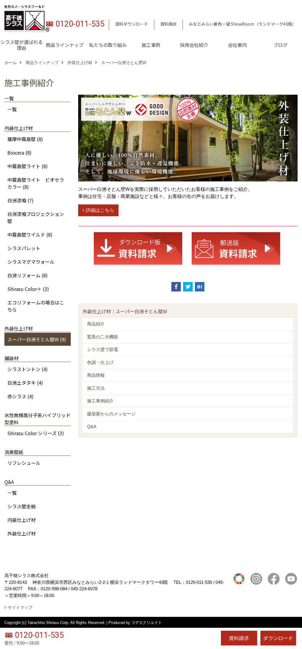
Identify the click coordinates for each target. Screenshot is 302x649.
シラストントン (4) (27, 369)
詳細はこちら (100, 210)
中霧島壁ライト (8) (27, 166)
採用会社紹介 (194, 44)
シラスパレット (23, 248)
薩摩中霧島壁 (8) (25, 138)
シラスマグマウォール (31, 261)
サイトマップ (20, 607)
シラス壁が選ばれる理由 (21, 44)
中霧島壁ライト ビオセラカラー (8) (35, 183)
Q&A (91, 426)
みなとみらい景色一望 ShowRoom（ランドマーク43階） (242, 24)
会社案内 (237, 44)
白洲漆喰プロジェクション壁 (35, 217)
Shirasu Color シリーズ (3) (35, 433)
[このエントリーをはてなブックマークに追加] (199, 286)
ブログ (280, 44)
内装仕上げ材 (21, 519)
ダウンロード (278, 638)
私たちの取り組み (108, 44)
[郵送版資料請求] (236, 247)
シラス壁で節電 (102, 349)
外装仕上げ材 (21, 533)
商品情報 (96, 375)
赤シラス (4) (20, 396)
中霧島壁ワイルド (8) (29, 234)
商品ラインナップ (64, 44)
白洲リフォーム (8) (27, 275)
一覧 (12, 109)
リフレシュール (23, 462)
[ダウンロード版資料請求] (138, 247)
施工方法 (96, 388)
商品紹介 (96, 323)
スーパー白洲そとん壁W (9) (36, 339)
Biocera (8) (19, 152)
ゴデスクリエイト (146, 622)
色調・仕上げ (100, 362)
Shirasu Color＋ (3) (28, 288)
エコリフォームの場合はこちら (35, 306)
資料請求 (168, 24)
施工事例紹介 (100, 400)
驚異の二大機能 (102, 336)
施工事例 (151, 44)
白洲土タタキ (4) (25, 382)
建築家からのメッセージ (111, 413)
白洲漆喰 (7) (20, 200)
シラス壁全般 (21, 506)
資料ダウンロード (131, 24)
